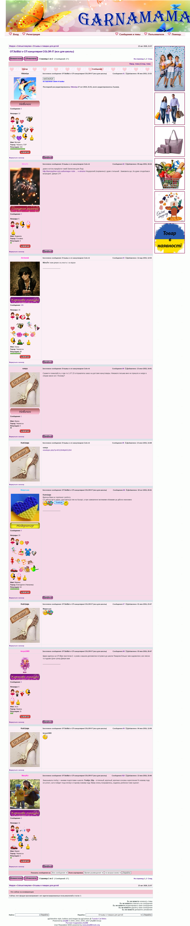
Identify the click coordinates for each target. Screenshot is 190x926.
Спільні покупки (24, 46)
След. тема (146, 64)
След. (150, 59)
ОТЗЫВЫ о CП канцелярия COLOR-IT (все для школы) (42, 51)
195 (21, 305)
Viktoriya (74, 87)
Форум (12, 46)
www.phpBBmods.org (91, 925)
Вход (15, 34)
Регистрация (32, 34)
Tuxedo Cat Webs (99, 919)
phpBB (65, 921)
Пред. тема (134, 64)
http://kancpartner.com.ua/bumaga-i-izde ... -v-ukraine (64, 171)
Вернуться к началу (16, 158)
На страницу (139, 59)
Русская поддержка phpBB (77, 923)
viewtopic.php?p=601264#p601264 (57, 450)
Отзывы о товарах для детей (46, 46)
